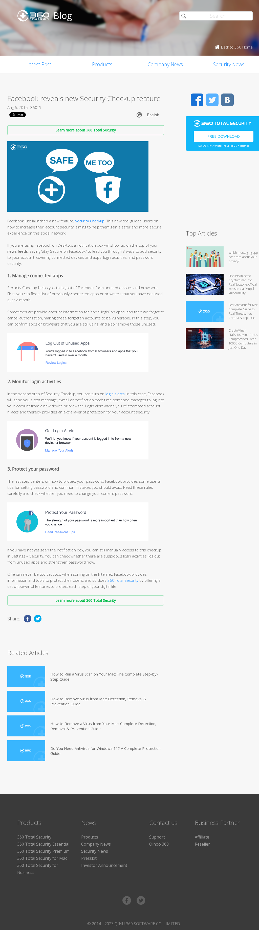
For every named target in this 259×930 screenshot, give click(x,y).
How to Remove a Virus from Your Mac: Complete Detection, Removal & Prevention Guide (103, 726)
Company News (165, 64)
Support (157, 837)
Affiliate (202, 837)
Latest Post (38, 64)
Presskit (89, 858)
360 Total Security (122, 580)
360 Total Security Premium (43, 851)
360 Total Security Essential (43, 844)
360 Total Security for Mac (42, 858)
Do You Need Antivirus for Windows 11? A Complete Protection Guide (105, 751)
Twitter (212, 100)
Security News (94, 851)
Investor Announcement (104, 865)
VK (227, 100)
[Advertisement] (222, 192)
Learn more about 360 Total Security (85, 130)
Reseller (202, 844)
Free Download (223, 136)
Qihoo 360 (159, 844)
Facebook (197, 100)
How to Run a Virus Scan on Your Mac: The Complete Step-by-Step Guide (104, 676)
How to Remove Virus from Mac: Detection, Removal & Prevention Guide (98, 701)
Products (102, 64)
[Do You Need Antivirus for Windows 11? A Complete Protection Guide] (26, 750)
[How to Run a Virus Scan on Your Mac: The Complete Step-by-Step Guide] (26, 676)
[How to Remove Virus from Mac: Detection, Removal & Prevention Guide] (26, 701)
